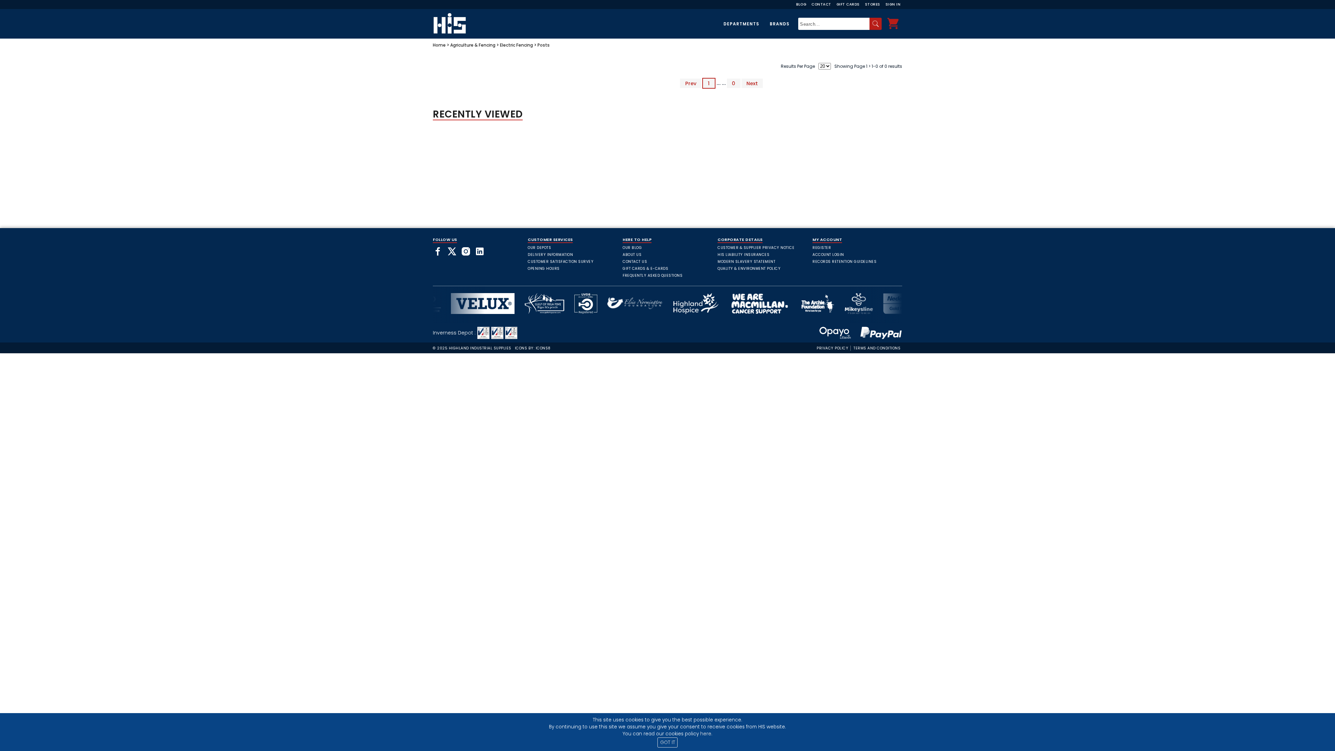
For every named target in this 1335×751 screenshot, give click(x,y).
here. (706, 733)
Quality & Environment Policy (749, 268)
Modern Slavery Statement (746, 261)
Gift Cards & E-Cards (645, 268)
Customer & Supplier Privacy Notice (756, 247)
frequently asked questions (652, 275)
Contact (821, 4)
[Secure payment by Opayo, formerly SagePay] (835, 333)
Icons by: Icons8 (533, 348)
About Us (632, 254)
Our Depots (539, 247)
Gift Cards (848, 4)
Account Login (828, 254)
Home (439, 45)
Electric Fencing (516, 45)
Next (752, 83)
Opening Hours (544, 268)
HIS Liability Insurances (743, 254)
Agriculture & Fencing (472, 45)
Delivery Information (550, 254)
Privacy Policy (832, 348)
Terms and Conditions (876, 348)
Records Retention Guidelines (844, 261)
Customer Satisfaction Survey (560, 261)
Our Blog (632, 247)
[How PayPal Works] (877, 333)
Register (821, 247)
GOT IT (667, 742)
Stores (872, 4)
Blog (801, 4)
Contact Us (635, 261)
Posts (543, 45)
